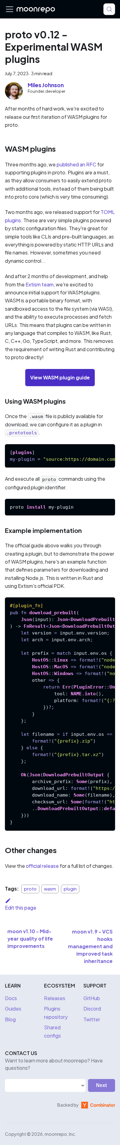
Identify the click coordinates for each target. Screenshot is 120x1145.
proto (30, 888)
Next (101, 1085)
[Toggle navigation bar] (9, 9)
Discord (92, 1008)
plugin (70, 888)
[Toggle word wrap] (96, 452)
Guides (13, 1008)
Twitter (91, 1019)
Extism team (40, 284)
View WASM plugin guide (60, 377)
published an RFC (76, 164)
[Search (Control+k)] (109, 9)
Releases (54, 998)
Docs (11, 998)
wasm (50, 888)
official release (42, 866)
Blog (10, 1019)
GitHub (91, 998)
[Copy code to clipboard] (107, 452)
